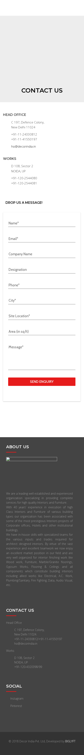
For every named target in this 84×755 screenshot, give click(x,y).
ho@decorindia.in (23, 146)
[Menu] (81, 7)
